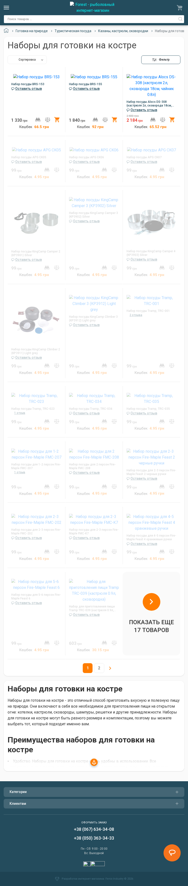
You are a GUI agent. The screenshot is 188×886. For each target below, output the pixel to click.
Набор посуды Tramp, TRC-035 (148, 408)
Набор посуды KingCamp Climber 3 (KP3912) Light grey (93, 318)
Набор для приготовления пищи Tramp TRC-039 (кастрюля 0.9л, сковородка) (92, 608)
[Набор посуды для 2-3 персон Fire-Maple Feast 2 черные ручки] (151, 456)
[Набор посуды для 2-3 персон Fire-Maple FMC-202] (36, 519)
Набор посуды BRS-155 (85, 84)
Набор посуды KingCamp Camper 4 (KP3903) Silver (151, 253)
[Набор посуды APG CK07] (151, 149)
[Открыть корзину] (180, 8)
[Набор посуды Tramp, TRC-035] (151, 398)
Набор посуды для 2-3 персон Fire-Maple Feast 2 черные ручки (151, 472)
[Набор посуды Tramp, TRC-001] (151, 300)
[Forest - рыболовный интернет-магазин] (93, 7)
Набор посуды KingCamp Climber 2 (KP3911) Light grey (35, 351)
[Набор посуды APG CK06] (94, 149)
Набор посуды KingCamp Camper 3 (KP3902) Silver (93, 214)
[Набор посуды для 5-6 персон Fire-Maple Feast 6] (36, 584)
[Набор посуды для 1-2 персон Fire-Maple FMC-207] (36, 453)
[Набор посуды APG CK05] (36, 149)
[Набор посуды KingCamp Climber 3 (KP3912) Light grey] (94, 303)
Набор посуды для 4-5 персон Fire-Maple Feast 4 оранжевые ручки (151, 537)
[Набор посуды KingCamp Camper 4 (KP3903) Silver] (151, 221)
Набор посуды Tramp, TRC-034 (90, 408)
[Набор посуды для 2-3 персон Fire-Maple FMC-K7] (94, 519)
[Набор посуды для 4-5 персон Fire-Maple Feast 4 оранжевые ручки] (151, 521)
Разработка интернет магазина (83, 878)
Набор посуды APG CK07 (144, 157)
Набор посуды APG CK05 (28, 157)
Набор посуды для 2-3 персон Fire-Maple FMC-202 (36, 531)
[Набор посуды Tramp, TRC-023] (36, 398)
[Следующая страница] (110, 668)
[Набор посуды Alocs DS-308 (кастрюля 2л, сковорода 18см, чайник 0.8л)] (151, 85)
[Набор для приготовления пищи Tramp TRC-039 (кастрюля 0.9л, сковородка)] (94, 589)
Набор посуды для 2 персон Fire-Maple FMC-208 (92, 466)
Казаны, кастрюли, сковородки (123, 31)
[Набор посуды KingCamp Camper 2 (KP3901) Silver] (36, 221)
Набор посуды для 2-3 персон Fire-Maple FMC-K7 (94, 531)
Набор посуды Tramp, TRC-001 (148, 311)
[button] (160, 59)
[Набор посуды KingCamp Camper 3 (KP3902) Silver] (94, 202)
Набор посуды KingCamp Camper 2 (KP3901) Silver (35, 253)
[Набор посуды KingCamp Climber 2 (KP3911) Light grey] (36, 319)
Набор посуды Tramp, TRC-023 (33, 408)
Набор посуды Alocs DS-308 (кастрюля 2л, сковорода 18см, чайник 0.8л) (149, 103)
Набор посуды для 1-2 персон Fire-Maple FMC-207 (36, 466)
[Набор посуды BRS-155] (94, 76)
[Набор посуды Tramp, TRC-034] (94, 398)
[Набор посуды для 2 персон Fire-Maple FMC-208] (94, 453)
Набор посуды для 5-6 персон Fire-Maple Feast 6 (36, 596)
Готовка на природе (32, 31)
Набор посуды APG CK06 (86, 157)
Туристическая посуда (73, 31)
